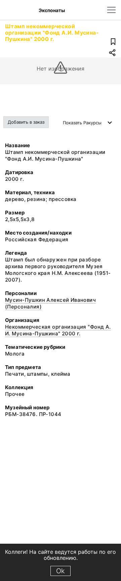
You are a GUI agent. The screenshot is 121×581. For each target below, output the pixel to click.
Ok (60, 571)
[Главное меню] (111, 9)
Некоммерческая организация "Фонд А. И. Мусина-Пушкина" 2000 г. (58, 330)
